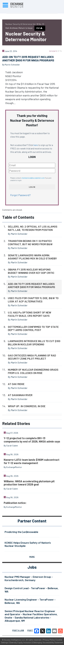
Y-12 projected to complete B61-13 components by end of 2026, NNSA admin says (32, 439)
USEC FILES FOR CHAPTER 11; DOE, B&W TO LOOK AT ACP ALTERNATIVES (33, 299)
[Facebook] (37, 631)
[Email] (54, 631)
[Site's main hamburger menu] (5, 5)
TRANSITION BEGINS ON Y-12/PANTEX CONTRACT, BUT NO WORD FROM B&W (30, 242)
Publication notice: (15, 502)
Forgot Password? (20, 195)
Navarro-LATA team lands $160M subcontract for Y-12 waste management (31, 461)
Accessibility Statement (53, 642)
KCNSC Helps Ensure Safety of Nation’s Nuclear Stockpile (28, 544)
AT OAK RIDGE (16, 384)
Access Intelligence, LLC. (14, 640)
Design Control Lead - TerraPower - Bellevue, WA (31, 589)
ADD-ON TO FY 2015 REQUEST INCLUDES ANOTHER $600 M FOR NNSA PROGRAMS (31, 285)
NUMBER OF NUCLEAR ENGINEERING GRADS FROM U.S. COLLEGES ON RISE (33, 371)
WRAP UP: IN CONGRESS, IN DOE (26, 406)
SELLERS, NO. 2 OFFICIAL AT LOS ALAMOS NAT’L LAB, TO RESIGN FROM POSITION (32, 228)
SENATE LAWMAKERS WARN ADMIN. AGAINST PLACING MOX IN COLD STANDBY (32, 257)
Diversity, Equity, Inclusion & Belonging (25, 642)
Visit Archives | (12, 28)
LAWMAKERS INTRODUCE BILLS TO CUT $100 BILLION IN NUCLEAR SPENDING (34, 342)
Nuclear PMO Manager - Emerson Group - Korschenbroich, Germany (29, 578)
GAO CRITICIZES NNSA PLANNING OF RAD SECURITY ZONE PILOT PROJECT (32, 357)
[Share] (60, 631)
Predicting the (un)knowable (21, 531)
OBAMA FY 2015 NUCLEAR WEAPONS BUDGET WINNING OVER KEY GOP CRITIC (31, 271)
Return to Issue (25, 28)
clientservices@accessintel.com (32, 178)
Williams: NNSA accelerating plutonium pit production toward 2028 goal (29, 483)
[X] (43, 631)
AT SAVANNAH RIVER (20, 395)
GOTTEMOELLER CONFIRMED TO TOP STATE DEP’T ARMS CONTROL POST (33, 328)
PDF (38, 28)
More (32, 556)
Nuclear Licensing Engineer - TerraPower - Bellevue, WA (30, 601)
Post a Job (18, 630)
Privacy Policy (49, 640)
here (35, 145)
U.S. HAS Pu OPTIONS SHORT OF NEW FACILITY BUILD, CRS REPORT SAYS (29, 314)
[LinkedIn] (48, 631)
